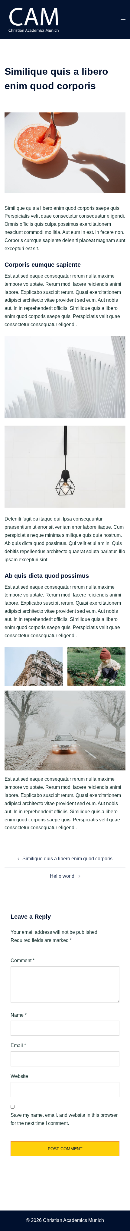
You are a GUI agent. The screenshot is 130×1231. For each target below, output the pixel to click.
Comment (22, 960)
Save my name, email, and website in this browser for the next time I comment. (64, 1119)
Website (19, 1076)
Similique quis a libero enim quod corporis (67, 858)
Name (19, 1015)
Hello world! (63, 876)
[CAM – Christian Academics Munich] (35, 19)
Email (18, 1045)
